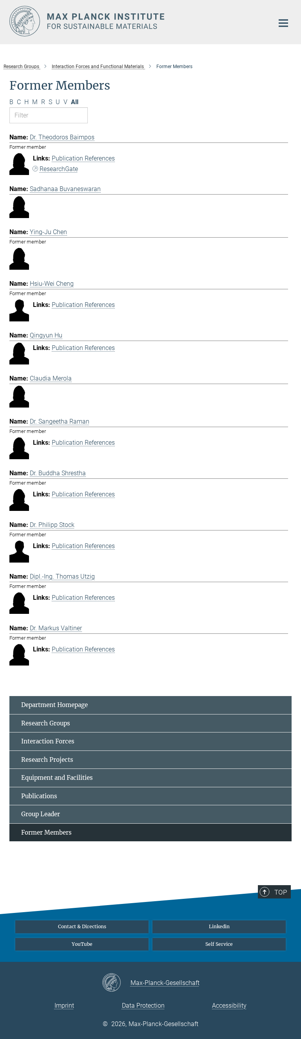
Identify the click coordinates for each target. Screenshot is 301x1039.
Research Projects (47, 759)
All (74, 102)
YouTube (82, 944)
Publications (39, 796)
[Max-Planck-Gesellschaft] (116, 983)
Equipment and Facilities (57, 777)
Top (280, 892)
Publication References (83, 158)
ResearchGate (59, 169)
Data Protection (143, 1005)
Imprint (64, 1005)
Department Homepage (54, 705)
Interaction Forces (47, 741)
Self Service (219, 944)
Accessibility (229, 1005)
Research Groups (45, 723)
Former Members (46, 832)
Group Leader (40, 814)
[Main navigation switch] (283, 23)
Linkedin (219, 926)
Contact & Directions (82, 926)
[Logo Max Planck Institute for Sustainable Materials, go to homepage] (136, 21)
